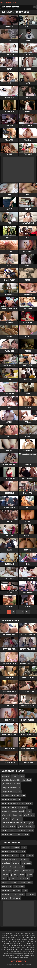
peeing (17, 863)
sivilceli (15, 851)
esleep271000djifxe (20, 807)
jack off (31, 855)
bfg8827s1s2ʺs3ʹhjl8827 (12, 784)
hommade (27, 863)
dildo (21, 826)
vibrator (6, 847)
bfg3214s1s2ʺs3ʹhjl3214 (12, 780)
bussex (6, 851)
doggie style (8, 834)
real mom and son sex (11, 855)
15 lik (18, 834)
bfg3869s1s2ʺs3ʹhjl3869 (12, 803)
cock (22, 811)
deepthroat (17, 815)
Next (27, 611)
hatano (17, 898)
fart (25, 847)
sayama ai (7, 898)
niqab (18, 871)
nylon (13, 830)
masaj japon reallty (17, 867)
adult (15, 811)
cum (29, 811)
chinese (6, 776)
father (22, 875)
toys (5, 830)
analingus (30, 826)
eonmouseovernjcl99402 (12, 890)
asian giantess (24, 878)
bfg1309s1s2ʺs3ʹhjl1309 (12, 799)
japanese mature (26, 882)
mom (15, 776)
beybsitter (7, 863)
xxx (31, 823)
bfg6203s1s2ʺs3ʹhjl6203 (12, 788)
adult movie (30, 815)
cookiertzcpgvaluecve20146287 (14, 795)
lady (5, 882)
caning (26, 834)
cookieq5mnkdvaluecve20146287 (15, 823)
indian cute (7, 886)
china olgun (8, 871)
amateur (7, 807)
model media (28, 871)
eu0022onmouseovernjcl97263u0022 (16, 859)
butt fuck (22, 830)
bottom (6, 811)
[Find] (34, 7)
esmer (6, 875)
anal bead (27, 780)
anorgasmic (18, 819)
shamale (16, 847)
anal (22, 776)
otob (30, 875)
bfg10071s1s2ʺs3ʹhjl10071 (12, 791)
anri (23, 851)
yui (26, 890)
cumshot (7, 815)
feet (5, 867)
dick (5, 826)
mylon (13, 826)
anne (14, 875)
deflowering (28, 803)
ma (5, 878)
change (13, 882)
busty (31, 830)
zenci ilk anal (20, 886)
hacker (13, 878)
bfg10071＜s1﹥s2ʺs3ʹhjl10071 (14, 894)
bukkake (6, 819)
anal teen (32, 894)
